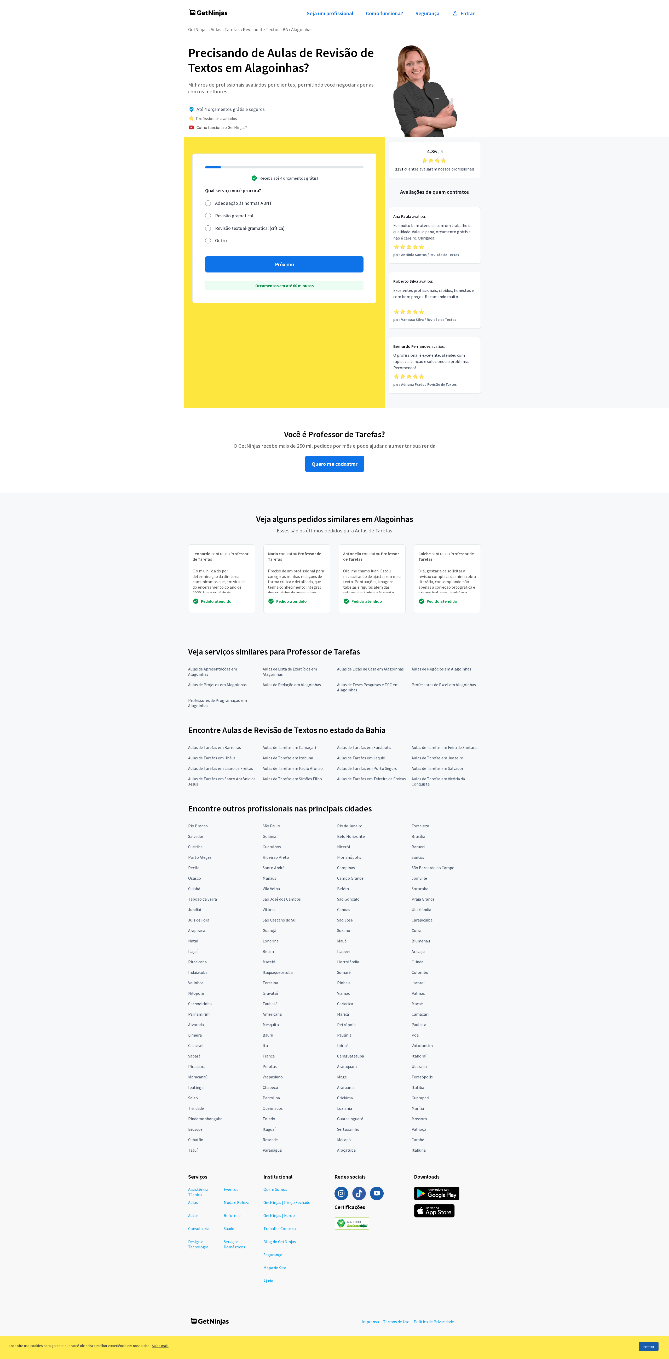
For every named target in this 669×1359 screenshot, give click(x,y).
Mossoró (419, 1118)
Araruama (346, 1087)
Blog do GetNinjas (279, 1241)
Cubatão (195, 1139)
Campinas (346, 867)
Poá (415, 1035)
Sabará (194, 1056)
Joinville (419, 878)
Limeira (195, 1035)
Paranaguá (272, 1150)
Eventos (231, 1189)
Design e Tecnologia (198, 1244)
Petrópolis (346, 1024)
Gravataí (270, 993)
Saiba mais (160, 1345)
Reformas (232, 1215)
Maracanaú (197, 1076)
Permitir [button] (648, 1347)
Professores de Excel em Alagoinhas (444, 684)
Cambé (418, 1139)
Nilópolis (196, 993)
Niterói (343, 846)
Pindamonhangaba (205, 1118)
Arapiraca (196, 930)
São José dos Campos (282, 899)
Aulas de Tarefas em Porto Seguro (367, 768)
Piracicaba (197, 961)
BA (285, 29)
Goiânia (269, 836)
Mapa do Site (274, 1267)
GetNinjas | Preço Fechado (286, 1202)
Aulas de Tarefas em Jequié (361, 757)
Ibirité (342, 1045)
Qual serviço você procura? (233, 190)
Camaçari (420, 1014)
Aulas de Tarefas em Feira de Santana (444, 747)
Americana (272, 1014)
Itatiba (418, 1087)
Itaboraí (419, 1056)
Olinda (417, 961)
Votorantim (422, 1045)
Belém (343, 888)
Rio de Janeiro (349, 825)
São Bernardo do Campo (433, 867)
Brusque (195, 1129)
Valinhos (196, 982)
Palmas (418, 993)
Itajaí (193, 951)
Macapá (344, 1139)
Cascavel (196, 1045)
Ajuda (268, 1280)
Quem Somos (275, 1189)
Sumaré (344, 972)
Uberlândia (421, 909)
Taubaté (270, 1003)
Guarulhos (272, 846)
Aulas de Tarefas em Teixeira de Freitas (371, 778)
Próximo (284, 264)
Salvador (196, 836)
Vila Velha (271, 888)
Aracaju (418, 951)
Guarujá (269, 930)
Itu (265, 1045)
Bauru (268, 1035)
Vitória (269, 909)
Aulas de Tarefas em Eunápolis (364, 747)
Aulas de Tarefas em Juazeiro (437, 757)
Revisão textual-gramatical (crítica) (250, 228)
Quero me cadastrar (334, 463)
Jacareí (418, 982)
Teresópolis (422, 1076)
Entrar (467, 13)
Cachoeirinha (200, 1003)
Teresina (270, 982)
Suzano (343, 930)
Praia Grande (423, 899)
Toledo (269, 1118)
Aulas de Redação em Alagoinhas (292, 684)
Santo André (274, 867)
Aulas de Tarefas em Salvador (437, 768)
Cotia (416, 930)
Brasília (418, 836)
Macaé (417, 1003)
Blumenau (421, 940)
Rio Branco (198, 825)
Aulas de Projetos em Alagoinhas (217, 684)
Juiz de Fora (198, 920)
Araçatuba (346, 1150)
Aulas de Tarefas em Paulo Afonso (293, 768)
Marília (418, 1108)
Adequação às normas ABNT (243, 203)
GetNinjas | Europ (279, 1215)
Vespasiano (273, 1076)
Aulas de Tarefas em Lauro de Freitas (220, 768)
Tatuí (193, 1150)
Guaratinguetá (350, 1118)
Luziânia (344, 1108)
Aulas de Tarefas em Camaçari (289, 747)
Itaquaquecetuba (278, 972)
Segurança (428, 13)
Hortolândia (348, 961)
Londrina (271, 940)
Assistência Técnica (198, 1192)
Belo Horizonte (351, 836)
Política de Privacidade (434, 1321)
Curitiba (195, 846)
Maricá (343, 1014)
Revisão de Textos (261, 29)
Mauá (342, 940)
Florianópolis (349, 857)
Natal (193, 940)
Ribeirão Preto (276, 857)
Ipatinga (196, 1087)
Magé (342, 1076)
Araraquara (347, 1066)
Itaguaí (269, 1129)
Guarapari (420, 1097)
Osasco (194, 878)
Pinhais (343, 982)
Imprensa (370, 1321)
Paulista (419, 1024)
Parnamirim (199, 1014)
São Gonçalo (348, 899)
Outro (221, 240)
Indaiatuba (197, 972)
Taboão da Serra (202, 899)
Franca (269, 1056)
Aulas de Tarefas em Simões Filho (292, 778)
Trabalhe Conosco (279, 1228)
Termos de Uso (396, 1321)
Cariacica (345, 1003)
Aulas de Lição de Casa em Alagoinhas (370, 669)
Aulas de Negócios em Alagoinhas (441, 669)
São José (345, 920)
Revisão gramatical (234, 216)
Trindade (196, 1108)
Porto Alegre (199, 857)
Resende (270, 1139)
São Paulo (271, 825)
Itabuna (419, 1150)
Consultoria (198, 1228)
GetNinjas (197, 29)
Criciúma (345, 1097)
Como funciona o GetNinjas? (222, 127)
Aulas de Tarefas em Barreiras (214, 747)
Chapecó (270, 1087)
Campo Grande (350, 878)
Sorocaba (420, 888)
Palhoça (419, 1129)
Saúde (229, 1228)
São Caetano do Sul (280, 920)
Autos (193, 1215)
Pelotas (270, 1066)
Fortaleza (420, 825)
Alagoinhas (302, 29)
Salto (193, 1097)
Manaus (269, 878)
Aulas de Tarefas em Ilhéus (211, 757)
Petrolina (271, 1097)
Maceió (269, 961)
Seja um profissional (330, 13)
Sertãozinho (348, 1129)
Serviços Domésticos (234, 1244)
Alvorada (196, 1024)
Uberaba (419, 1066)
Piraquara (196, 1066)
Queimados (273, 1108)
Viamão (343, 993)
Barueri (418, 846)
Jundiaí (194, 909)
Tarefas (232, 29)
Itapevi (343, 951)
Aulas (216, 29)
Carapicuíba (422, 920)
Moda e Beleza (236, 1202)
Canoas (343, 909)
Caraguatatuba (350, 1056)
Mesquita (271, 1024)
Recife (193, 867)
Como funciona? (384, 13)
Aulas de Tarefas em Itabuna (288, 757)
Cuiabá (194, 888)
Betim (268, 951)
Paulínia (344, 1035)
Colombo (420, 972)
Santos (418, 857)
